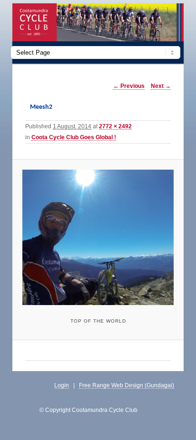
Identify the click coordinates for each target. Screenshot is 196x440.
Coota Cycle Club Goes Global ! (73, 137)
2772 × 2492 (115, 126)
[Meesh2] (97, 237)
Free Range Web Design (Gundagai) (126, 385)
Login (61, 385)
